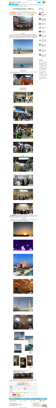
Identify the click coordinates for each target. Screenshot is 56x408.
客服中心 (37, 0)
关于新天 (43, 4)
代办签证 (21, 392)
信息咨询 (24, 392)
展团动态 (40, 0)
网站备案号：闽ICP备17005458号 (23, 407)
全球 (33, 34)
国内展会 (24, 4)
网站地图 (46, 407)
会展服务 (37, 4)
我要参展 (14, 392)
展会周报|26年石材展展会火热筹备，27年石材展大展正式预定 (44, 46)
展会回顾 (29, 4)
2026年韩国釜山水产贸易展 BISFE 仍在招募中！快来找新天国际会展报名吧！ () (43, 63)
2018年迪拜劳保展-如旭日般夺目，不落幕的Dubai (21, 6)
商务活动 (32, 4)
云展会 (26, 4)
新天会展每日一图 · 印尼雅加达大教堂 (44, 24)
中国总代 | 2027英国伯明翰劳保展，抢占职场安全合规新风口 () (43, 75)
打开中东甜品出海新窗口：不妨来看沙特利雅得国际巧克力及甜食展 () (43, 78)
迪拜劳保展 (13, 12)
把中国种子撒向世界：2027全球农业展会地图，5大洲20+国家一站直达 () (43, 72)
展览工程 (35, 4)
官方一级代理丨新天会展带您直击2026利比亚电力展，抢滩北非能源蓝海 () (43, 66)
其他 (27, 392)
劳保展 (14, 6)
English (34, 0)
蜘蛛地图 (43, 0)
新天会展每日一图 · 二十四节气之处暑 (44, 28)
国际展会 (21, 4)
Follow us (46, 0)
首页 (19, 4)
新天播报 (40, 4)
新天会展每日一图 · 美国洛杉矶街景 (44, 32)
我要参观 (17, 392)
